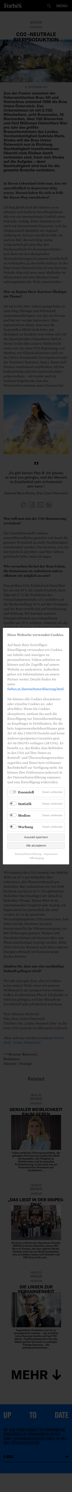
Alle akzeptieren (36, 845)
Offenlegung (37, 858)
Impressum (50, 854)
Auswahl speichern (36, 837)
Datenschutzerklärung (28, 854)
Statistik (24, 804)
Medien (24, 815)
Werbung (25, 827)
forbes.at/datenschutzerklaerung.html (35, 689)
